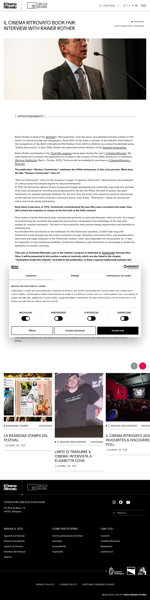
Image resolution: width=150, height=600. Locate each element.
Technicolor (108, 252)
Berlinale (50, 136)
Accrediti (57, 541)
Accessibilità (59, 546)
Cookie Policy (68, 584)
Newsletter (106, 546)
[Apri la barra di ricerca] (136, 6)
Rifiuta (32, 330)
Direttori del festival (14, 551)
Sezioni (8, 556)
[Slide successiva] (142, 366)
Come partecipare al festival (67, 535)
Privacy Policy (45, 584)
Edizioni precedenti (14, 541)
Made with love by (124, 594)
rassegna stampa (17, 425)
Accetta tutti (118, 330)
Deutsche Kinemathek (114, 147)
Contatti (105, 535)
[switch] (58, 318)
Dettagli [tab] (75, 275)
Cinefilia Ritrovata (110, 541)
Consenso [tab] (31, 275)
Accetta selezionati (75, 330)
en (128, 5)
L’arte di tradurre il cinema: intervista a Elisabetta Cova (73, 456)
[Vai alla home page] (10, 6)
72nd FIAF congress (61, 153)
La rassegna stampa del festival (26, 437)
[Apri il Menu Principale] (143, 5)
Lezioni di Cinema (13, 546)
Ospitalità (57, 551)
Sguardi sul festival (14, 535)
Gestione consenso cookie (98, 584)
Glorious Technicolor (26, 160)
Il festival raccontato (71, 442)
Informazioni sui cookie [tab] (119, 275)
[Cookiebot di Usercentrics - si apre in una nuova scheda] (126, 267)
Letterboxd (107, 551)
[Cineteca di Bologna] (37, 487)
